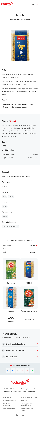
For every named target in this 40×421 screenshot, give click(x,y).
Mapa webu (7, 397)
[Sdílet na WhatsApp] (32, 370)
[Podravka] (7, 5)
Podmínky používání (9, 400)
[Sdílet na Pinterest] (22, 370)
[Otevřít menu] (37, 3)
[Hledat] (32, 3)
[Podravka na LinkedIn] (17, 415)
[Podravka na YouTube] (23, 415)
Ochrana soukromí (9, 408)
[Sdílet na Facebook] (13, 370)
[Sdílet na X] (17, 370)
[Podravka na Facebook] (20, 415)
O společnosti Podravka (29, 397)
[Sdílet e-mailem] (27, 370)
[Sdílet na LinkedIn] (8, 370)
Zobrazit (28, 319)
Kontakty (24, 400)
